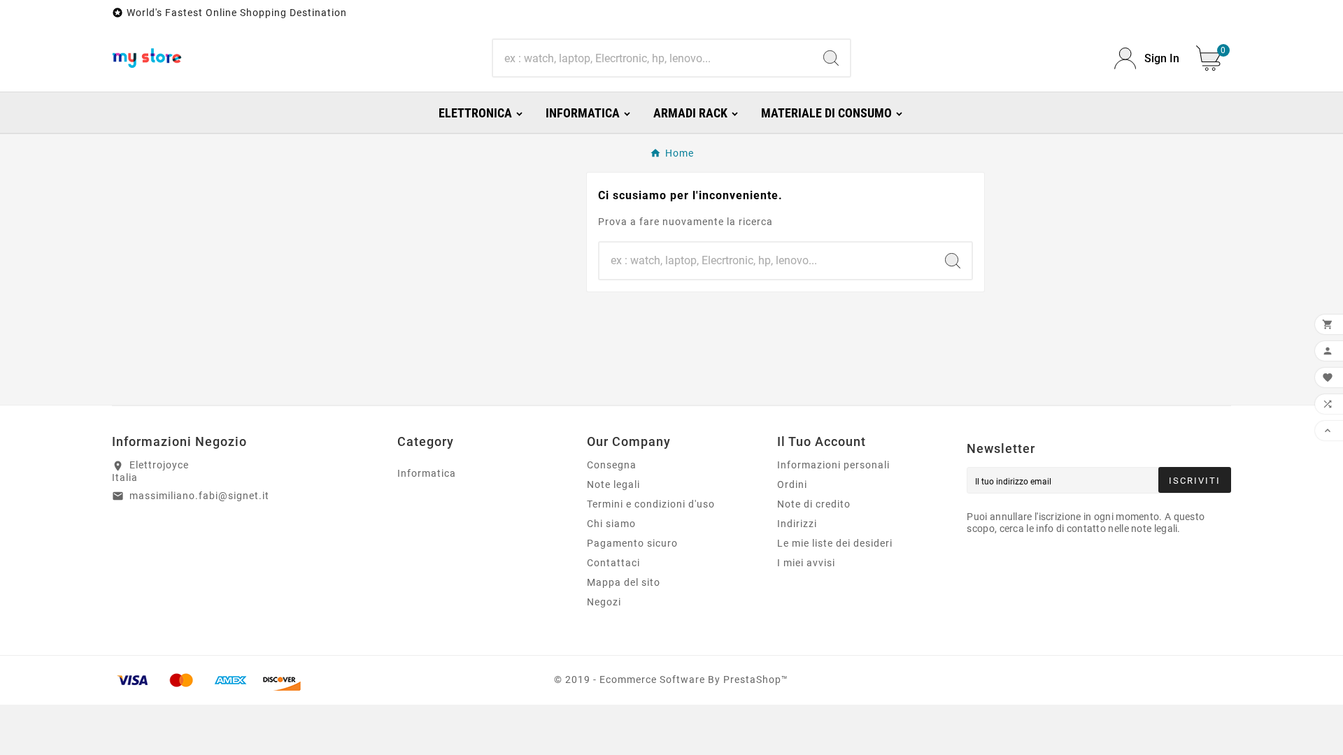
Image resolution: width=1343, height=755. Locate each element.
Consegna (612, 464)
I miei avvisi (806, 562)
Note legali (613, 484)
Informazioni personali (833, 464)
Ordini (792, 484)
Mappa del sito (623, 582)
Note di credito (814, 504)
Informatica (426, 473)
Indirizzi (797, 523)
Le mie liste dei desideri (835, 543)
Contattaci (613, 562)
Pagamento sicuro (632, 543)
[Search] (831, 58)
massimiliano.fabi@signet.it (199, 495)
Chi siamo (611, 523)
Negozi (604, 601)
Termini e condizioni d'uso (651, 504)
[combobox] (652, 58)
